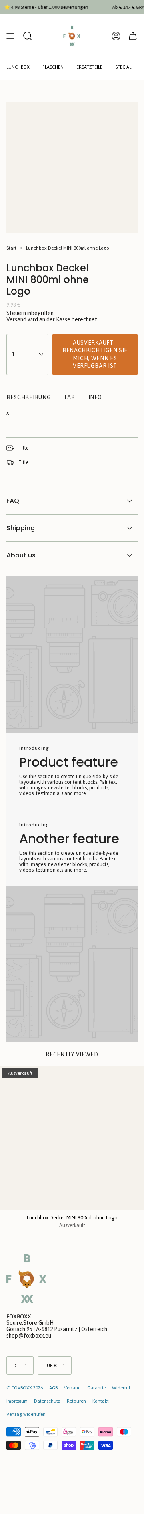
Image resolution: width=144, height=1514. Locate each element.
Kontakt (100, 1400)
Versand (16, 319)
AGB (53, 1387)
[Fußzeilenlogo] (26, 1278)
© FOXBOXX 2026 (24, 1387)
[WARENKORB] (132, 36)
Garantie (96, 1387)
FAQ (12, 500)
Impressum (17, 1400)
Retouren (76, 1400)
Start (11, 247)
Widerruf (121, 1387)
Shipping (20, 528)
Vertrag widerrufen (26, 1414)
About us (21, 555)
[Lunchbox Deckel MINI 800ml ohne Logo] (72, 1138)
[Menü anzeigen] (10, 36)
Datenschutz (47, 1400)
